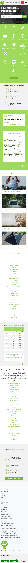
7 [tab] (18, 166)
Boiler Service (4, 502)
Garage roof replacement (8, 209)
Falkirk (6, 341)
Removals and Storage (14, 310)
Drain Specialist (14, 276)
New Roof (3, 505)
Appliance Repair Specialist (14, 263)
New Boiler (3, 511)
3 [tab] (11, 166)
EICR (2, 504)
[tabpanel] (14, 119)
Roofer (14, 57)
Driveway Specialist (14, 278)
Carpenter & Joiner (22, 31)
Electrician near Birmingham (8, 521)
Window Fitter (14, 317)
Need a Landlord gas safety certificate (11, 191)
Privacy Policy (4, 550)
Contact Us (3, 493)
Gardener (5, 65)
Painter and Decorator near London (9, 530)
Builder (14, 267)
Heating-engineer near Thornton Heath (11, 137)
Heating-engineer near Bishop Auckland (12, 144)
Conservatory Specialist (14, 394)
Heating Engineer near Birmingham (9, 532)
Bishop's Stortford (8, 337)
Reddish (6, 343)
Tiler (14, 65)
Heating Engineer (5, 39)
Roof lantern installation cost (9, 246)
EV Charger (4, 507)
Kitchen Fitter (22, 57)
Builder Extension (5, 48)
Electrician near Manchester (7, 525)
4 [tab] (13, 166)
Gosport (6, 345)
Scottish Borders (8, 349)
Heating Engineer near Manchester (9, 535)
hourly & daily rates (12, 357)
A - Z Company (4, 491)
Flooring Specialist (14, 289)
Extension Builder (14, 282)
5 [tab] (15, 166)
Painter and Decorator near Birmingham (10, 533)
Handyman (5, 57)
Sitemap (3, 495)
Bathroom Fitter (23, 65)
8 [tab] (20, 166)
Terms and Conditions (13, 550)
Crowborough (7, 335)
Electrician (5, 31)
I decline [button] (14, 561)
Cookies (20, 550)
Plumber (14, 31)
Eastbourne (7, 351)
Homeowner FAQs (5, 489)
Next (22, 166)
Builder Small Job (14, 48)
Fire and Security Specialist (14, 286)
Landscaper (14, 74)
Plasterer (14, 39)
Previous (5, 166)
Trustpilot (3, 22)
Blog (2, 497)
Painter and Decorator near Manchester (10, 537)
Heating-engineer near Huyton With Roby (12, 153)
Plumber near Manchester (7, 523)
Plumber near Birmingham (7, 520)
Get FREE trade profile (14, 478)
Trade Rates (4, 488)
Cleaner (22, 48)
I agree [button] (5, 561)
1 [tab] (14, 129)
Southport (6, 333)
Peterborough (7, 347)
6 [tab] (16, 166)
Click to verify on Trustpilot (14, 124)
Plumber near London (6, 516)
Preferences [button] (22, 561)
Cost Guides (4, 486)
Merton (6, 339)
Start (24, 16)
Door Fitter (14, 273)
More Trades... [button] (14, 78)
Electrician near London (7, 518)
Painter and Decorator (14, 302)
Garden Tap (4, 509)
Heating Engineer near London (8, 528)
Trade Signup (22, 2)
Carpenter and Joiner (14, 269)
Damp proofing (5, 228)
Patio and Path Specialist (14, 304)
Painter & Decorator (22, 39)
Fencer (14, 284)
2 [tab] (9, 166)
